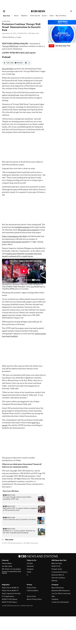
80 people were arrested (28, 230)
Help (53, 596)
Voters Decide (35, 16)
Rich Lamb (9, 540)
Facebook (30, 566)
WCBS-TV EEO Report (9, 599)
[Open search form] (71, 11)
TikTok (29, 572)
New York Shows (61, 16)
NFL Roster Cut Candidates (11, 569)
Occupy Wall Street (10, 46)
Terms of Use (31, 596)
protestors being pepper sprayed (15, 242)
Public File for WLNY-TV (10, 590)
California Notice (32, 590)
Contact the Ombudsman (60, 602)
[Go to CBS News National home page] (38, 11)
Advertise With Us (58, 575)
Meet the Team (57, 563)
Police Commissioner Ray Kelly (14, 236)
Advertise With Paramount (61, 590)
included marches (22, 227)
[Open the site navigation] (14, 11)
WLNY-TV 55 (56, 566)
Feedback (55, 599)
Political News (7, 563)
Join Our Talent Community (61, 593)
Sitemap (54, 580)
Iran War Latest (7, 566)
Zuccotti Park (7, 69)
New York (6, 16)
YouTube (24, 289)
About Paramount (58, 588)
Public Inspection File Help (11, 593)
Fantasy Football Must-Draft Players (11, 572)
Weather (24, 16)
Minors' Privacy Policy (34, 599)
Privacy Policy (31, 588)
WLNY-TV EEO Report (9, 602)
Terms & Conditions (58, 578)
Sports (44, 16)
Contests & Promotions (59, 572)
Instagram (30, 569)
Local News (6, 21)
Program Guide (57, 569)
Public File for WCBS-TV (10, 588)
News (16, 16)
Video (51, 16)
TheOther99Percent (10, 289)
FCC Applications (8, 596)
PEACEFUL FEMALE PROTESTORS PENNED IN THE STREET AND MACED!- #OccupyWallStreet (22, 285)
